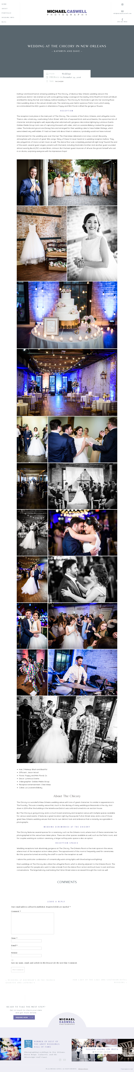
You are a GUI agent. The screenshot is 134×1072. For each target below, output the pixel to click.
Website (14, 952)
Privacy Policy (83, 1069)
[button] (32, 182)
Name (14, 938)
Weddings (66, 74)
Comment (16, 911)
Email (14, 945)
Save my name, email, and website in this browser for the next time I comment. (44, 963)
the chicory (59, 81)
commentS (67, 882)
